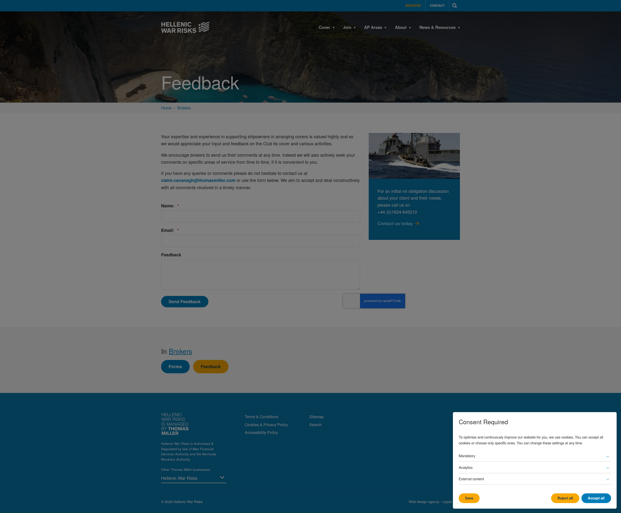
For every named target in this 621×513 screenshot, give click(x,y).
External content (471, 478)
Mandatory (467, 455)
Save (469, 498)
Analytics (466, 467)
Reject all (565, 498)
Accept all (596, 498)
